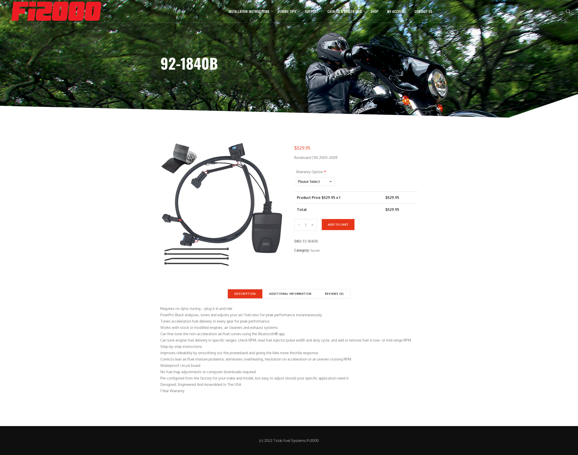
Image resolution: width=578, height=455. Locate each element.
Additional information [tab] (290, 293)
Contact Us (423, 11)
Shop (374, 11)
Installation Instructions (248, 11)
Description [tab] (245, 293)
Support (312, 11)
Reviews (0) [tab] (334, 293)
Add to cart (338, 224)
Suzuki (315, 250)
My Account (396, 11)
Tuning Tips (287, 11)
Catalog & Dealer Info (344, 11)
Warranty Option (311, 172)
